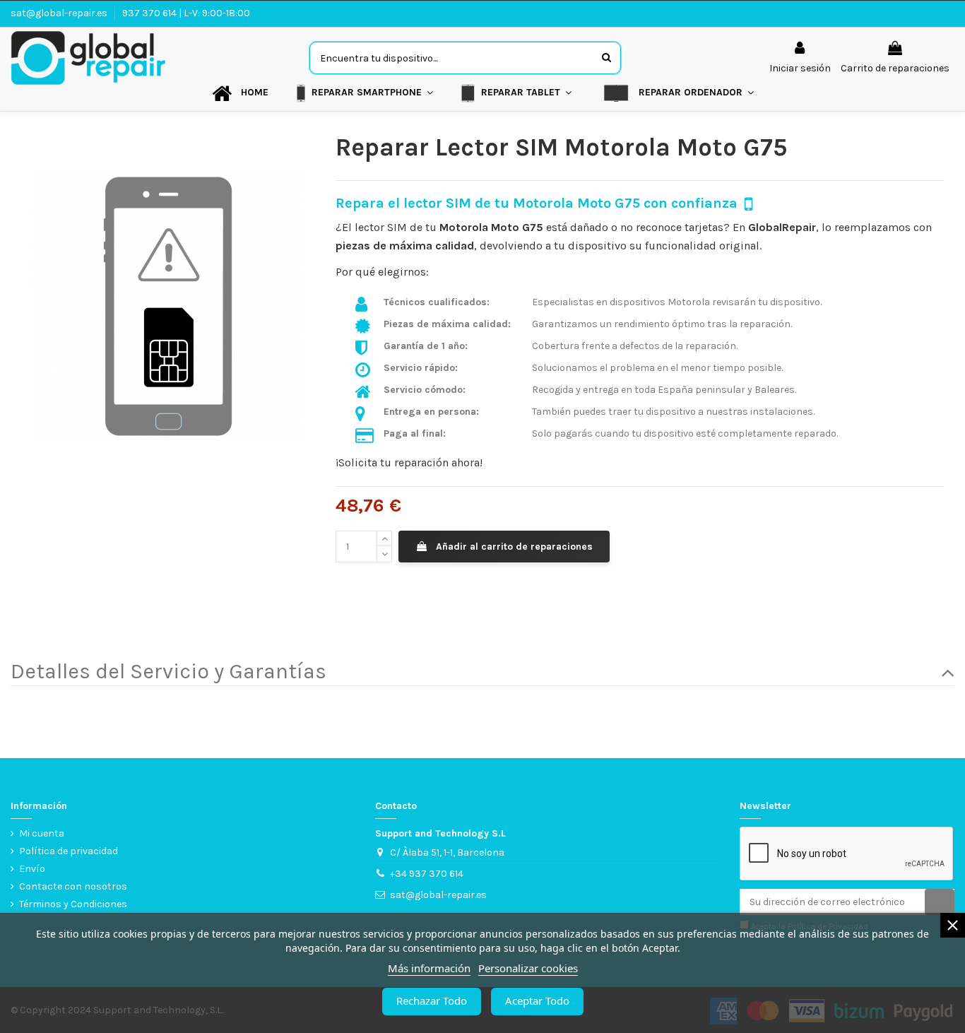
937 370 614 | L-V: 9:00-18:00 (186, 13)
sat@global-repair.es (60, 13)
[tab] (482, 672)
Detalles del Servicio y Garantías (168, 672)
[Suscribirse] (939, 902)
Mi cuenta (41, 833)
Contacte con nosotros (73, 886)
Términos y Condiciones (73, 904)
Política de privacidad (68, 851)
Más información (429, 968)
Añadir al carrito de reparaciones (514, 547)
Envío (32, 869)
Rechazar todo (431, 1000)
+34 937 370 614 (426, 874)
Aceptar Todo (537, 1000)
